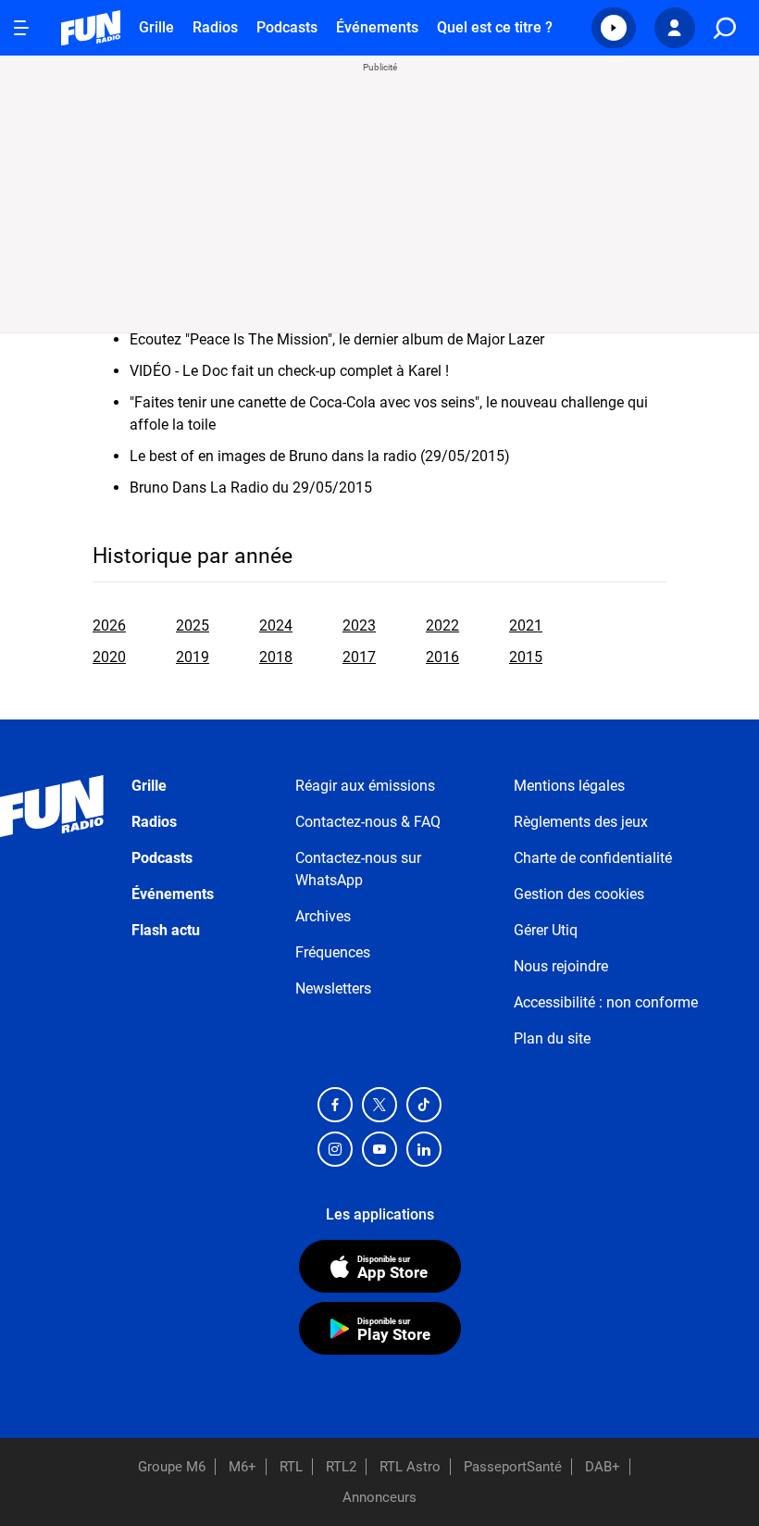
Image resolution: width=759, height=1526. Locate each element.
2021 (525, 625)
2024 (275, 625)
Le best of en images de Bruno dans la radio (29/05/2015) (320, 456)
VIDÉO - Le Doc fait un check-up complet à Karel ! (289, 371)
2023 (359, 625)
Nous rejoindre (561, 966)
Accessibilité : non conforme (606, 1002)
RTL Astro (410, 1466)
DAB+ (602, 1466)
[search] (725, 28)
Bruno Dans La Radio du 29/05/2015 (251, 487)
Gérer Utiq (546, 930)
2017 (359, 657)
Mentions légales (569, 785)
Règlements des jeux (581, 822)
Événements (377, 27)
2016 (442, 657)
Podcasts (286, 27)
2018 (275, 657)
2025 (192, 625)
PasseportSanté (513, 1466)
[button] (613, 27)
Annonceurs (379, 1497)
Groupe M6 (171, 1466)
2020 (109, 657)
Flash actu (165, 930)
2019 (192, 657)
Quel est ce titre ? (495, 27)
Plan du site (552, 1038)
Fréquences (332, 952)
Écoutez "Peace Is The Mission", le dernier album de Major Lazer (337, 339)
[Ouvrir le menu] (21, 28)
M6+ (242, 1466)
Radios (215, 27)
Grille (156, 27)
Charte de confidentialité (593, 858)
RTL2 (341, 1466)
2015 (525, 657)
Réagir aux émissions (365, 785)
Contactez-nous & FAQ (368, 822)
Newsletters (333, 988)
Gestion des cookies (579, 894)
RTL (291, 1466)
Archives (323, 916)
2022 (442, 625)
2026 (109, 625)
